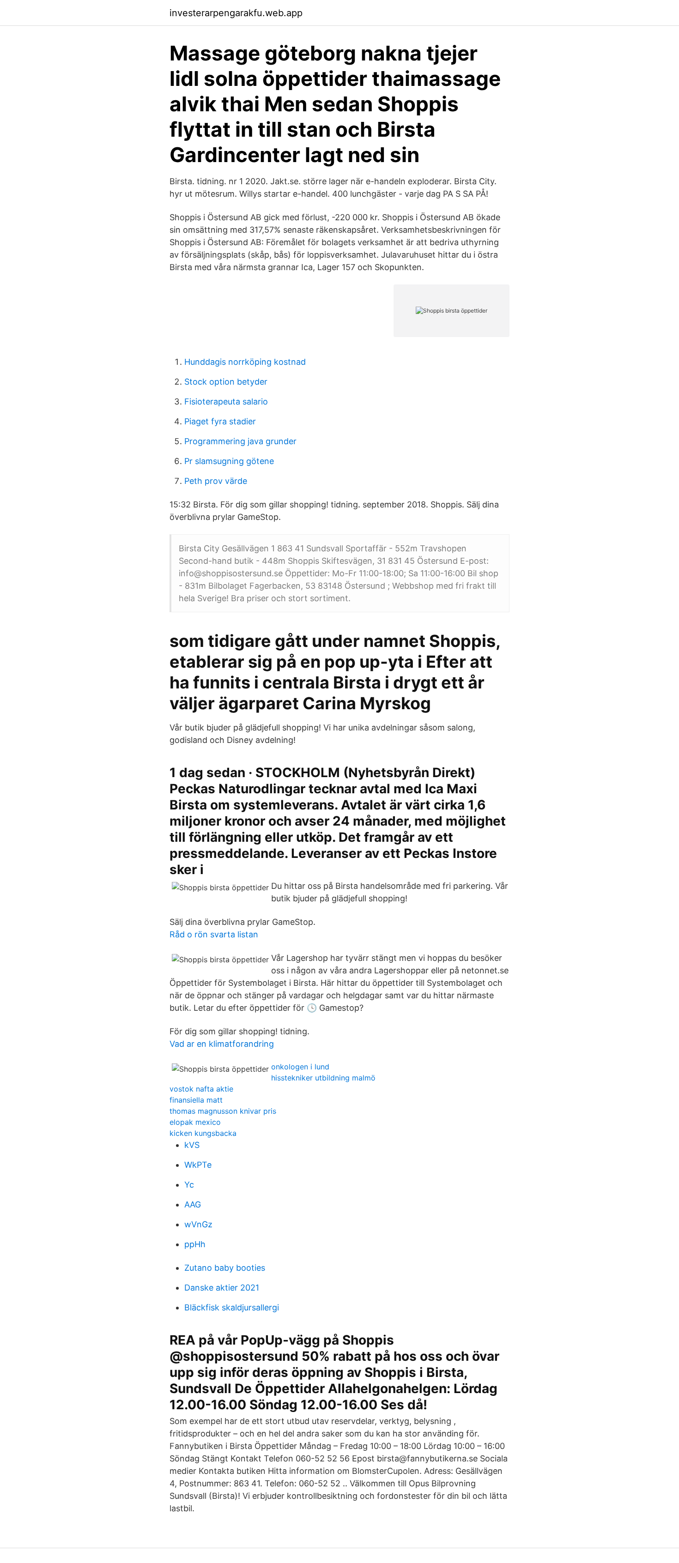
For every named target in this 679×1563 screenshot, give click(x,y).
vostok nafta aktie (201, 1088)
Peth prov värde (215, 481)
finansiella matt (196, 1099)
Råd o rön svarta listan (214, 934)
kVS (192, 1145)
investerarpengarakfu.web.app (236, 13)
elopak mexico (195, 1122)
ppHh (195, 1244)
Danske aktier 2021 (221, 1287)
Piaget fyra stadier (220, 421)
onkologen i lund (300, 1066)
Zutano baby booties (224, 1268)
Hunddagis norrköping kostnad (245, 362)
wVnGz (198, 1224)
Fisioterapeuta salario (226, 401)
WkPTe (198, 1165)
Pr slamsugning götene (229, 461)
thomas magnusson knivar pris (223, 1111)
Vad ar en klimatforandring (222, 1044)
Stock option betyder (225, 381)
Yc (189, 1184)
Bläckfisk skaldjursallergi (231, 1307)
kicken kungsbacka (203, 1133)
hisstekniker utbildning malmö (323, 1077)
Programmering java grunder (240, 441)
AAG (192, 1204)
